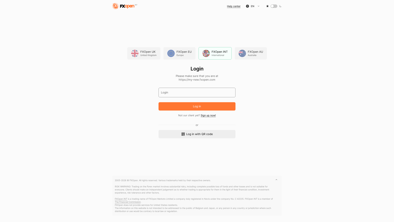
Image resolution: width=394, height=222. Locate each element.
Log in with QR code (199, 134)
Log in (197, 106)
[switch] (272, 6)
